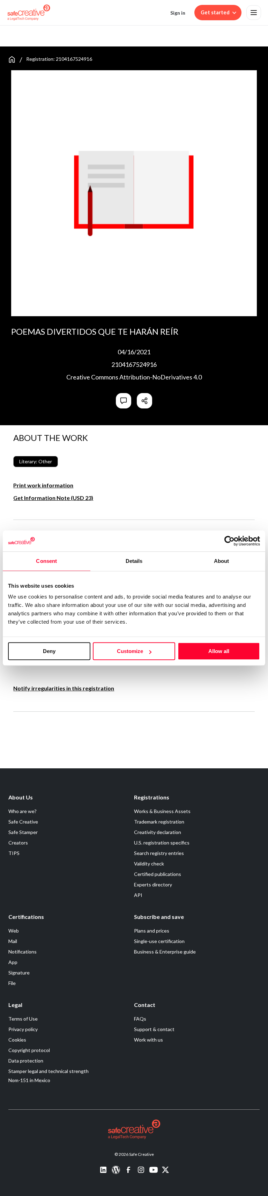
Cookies (17, 1040)
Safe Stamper (23, 832)
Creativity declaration (157, 832)
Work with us (148, 1040)
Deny (49, 651)
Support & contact (154, 1029)
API (138, 895)
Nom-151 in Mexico (29, 1080)
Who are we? (22, 811)
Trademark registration (159, 822)
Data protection (25, 1061)
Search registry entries (159, 853)
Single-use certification (159, 941)
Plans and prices (151, 931)
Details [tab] (134, 561)
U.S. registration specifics (161, 843)
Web (13, 931)
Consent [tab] (46, 561)
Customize (130, 651)
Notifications (22, 952)
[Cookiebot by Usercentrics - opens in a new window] (229, 541)
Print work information (43, 485)
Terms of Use (23, 1019)
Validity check (149, 864)
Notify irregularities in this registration (63, 688)
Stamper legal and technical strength (48, 1071)
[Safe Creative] (29, 12)
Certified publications (157, 874)
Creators (18, 843)
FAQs (140, 1019)
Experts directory (153, 884)
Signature (19, 973)
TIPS (14, 853)
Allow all (218, 651)
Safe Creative (23, 822)
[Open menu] (253, 12)
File (12, 983)
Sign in (177, 13)
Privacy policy (23, 1029)
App (12, 962)
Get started (215, 12)
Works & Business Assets (162, 811)
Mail (12, 941)
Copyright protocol (29, 1050)
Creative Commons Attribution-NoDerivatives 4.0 (134, 377)
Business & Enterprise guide (165, 952)
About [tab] (221, 561)
